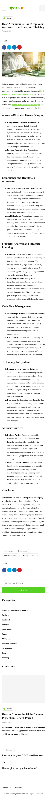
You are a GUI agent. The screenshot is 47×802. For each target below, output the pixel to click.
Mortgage (6, 639)
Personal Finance (9, 643)
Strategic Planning (30, 555)
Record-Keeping (10, 555)
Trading (5, 658)
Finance (5, 624)
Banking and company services (15, 610)
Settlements (7, 648)
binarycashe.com (17, 794)
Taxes (4, 653)
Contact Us (6, 788)
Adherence (8, 551)
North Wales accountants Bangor (26, 105)
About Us (18, 788)
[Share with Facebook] (4, 47)
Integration (22, 551)
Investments (7, 629)
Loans (4, 634)
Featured (6, 620)
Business (5, 615)
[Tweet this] (9, 47)
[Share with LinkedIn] (14, 47)
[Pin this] (19, 47)
